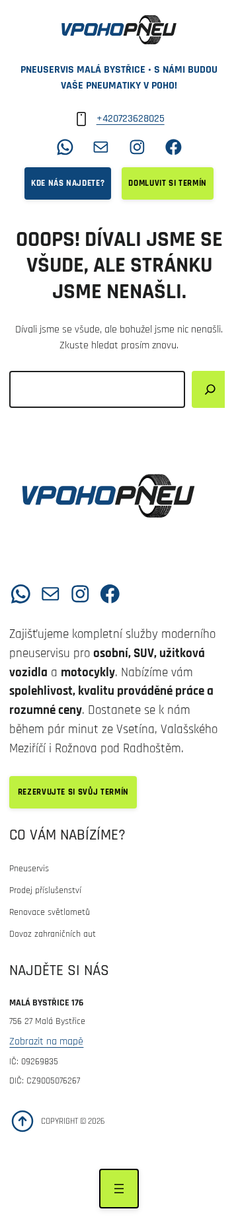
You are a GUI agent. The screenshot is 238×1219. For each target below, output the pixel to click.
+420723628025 (131, 119)
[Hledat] (210, 389)
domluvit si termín (167, 183)
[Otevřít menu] (119, 1188)
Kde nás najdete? (67, 183)
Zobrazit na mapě (46, 1041)
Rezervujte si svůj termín (73, 792)
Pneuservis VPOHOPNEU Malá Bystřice (78, 550)
